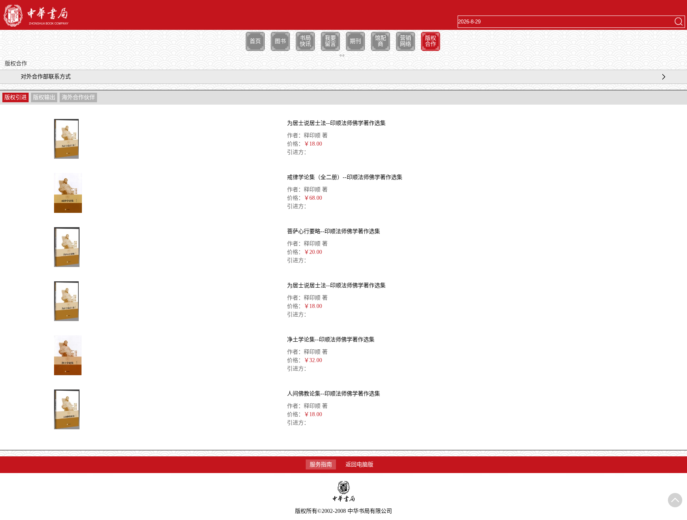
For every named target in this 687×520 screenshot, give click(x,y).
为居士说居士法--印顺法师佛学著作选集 (336, 123)
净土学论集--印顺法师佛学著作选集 (331, 340)
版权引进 (15, 97)
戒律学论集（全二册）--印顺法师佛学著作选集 (344, 177)
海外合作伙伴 (78, 97)
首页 (255, 41)
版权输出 (44, 97)
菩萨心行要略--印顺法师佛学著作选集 (333, 231)
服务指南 (321, 464)
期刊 (355, 41)
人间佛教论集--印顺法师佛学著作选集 (333, 394)
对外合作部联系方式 (46, 77)
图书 (280, 41)
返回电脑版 (359, 464)
